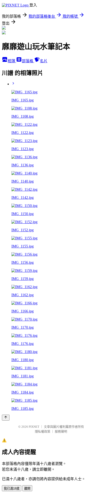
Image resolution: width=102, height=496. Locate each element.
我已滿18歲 (11, 488)
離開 (27, 488)
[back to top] (5, 418)
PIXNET (34, 426)
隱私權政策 (42, 431)
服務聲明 (61, 431)
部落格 (28, 61)
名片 (43, 61)
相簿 (12, 61)
